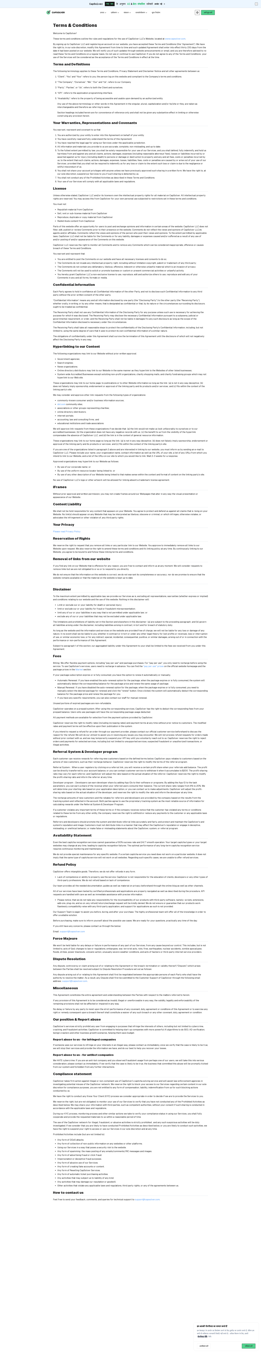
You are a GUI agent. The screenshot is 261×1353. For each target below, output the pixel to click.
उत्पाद (102, 12)
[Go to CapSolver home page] (55, 12)
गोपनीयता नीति (202, 1336)
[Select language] (197, 12)
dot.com (61, 404)
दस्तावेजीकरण (140, 12)
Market (79, 669)
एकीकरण (114, 12)
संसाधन (126, 12)
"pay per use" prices (153, 666)
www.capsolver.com (175, 38)
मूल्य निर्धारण (156, 12)
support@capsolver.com (72, 931)
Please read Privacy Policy (66, 531)
